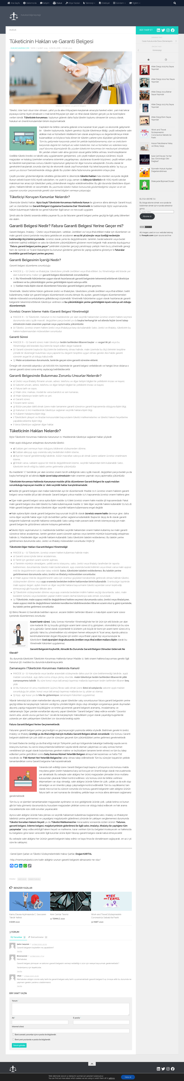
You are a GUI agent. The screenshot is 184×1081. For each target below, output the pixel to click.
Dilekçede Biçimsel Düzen (162, 181)
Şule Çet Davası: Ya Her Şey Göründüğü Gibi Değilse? (161, 158)
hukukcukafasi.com (20, 48)
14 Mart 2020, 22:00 (39, 944)
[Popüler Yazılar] (148, 60)
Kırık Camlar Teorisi (59, 914)
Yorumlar (19, 937)
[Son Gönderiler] (166, 60)
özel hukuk (22, 879)
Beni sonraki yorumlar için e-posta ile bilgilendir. (35, 1035)
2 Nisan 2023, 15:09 (31, 976)
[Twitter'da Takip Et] (163, 30)
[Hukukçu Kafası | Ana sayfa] (13, 16)
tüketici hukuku (34, 879)
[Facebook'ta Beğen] (173, 30)
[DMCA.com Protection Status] (146, 227)
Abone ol (147, 216)
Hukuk (12, 30)
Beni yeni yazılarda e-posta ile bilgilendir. (32, 1040)
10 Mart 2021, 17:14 (37, 956)
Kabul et (128, 1077)
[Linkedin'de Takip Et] (158, 30)
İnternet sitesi (18, 1027)
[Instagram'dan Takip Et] (168, 30)
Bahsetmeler (39, 937)
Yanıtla (19, 951)
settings (112, 1078)
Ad (13, 1018)
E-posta (77, 1018)
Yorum (15, 1001)
